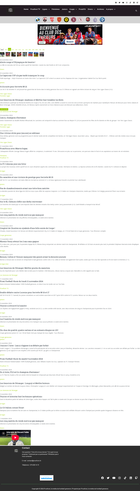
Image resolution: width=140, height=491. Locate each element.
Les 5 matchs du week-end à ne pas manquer (20, 319)
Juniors (64, 9)
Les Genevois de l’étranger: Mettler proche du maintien (25, 268)
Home (26, 9)
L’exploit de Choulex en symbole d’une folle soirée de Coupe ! (27, 228)
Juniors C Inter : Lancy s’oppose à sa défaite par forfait (24, 345)
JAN (43, 49)
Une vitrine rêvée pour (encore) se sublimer (20, 133)
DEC (6, 49)
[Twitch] (137, 2)
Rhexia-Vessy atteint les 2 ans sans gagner (19, 241)
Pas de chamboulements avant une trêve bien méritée (24, 188)
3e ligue (2, 171)
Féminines (56, 9)
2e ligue (2, 195)
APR (33, 49)
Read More (4, 109)
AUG (19, 49)
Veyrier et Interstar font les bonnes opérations (21, 396)
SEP (16, 49)
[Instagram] (126, 2)
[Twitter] (119, 2)
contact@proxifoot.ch (34, 460)
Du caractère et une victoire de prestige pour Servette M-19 (26, 177)
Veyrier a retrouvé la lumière (13, 305)
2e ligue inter (4, 264)
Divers (90, 9)
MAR (36, 49)
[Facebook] (115, 2)
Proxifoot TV (35, 9)
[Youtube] (123, 2)
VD (69, 12)
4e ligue (2, 251)
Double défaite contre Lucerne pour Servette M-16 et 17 (24, 292)
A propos (109, 9)
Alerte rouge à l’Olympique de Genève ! (17, 62)
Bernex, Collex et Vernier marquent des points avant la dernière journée (33, 257)
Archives (100, 9)
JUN (26, 49)
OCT (13, 49)
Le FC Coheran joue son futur (13, 164)
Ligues (44, 9)
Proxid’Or (82, 9)
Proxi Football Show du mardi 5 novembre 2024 (21, 359)
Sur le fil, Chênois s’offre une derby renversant (21, 201)
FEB (40, 49)
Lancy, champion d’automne (13, 117)
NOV (9, 49)
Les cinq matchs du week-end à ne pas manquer (22, 215)
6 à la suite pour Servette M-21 (13, 86)
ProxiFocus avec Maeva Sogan (14, 148)
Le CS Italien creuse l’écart (12, 407)
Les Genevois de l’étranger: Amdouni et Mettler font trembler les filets (31, 100)
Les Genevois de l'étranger (9, 111)
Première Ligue (5, 96)
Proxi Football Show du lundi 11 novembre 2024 (21, 281)
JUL (23, 49)
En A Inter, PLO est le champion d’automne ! (20, 372)
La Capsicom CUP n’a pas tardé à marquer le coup (22, 75)
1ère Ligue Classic (6, 94)
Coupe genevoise (5, 235)
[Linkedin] (133, 2)
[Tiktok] (130, 2)
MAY (30, 49)
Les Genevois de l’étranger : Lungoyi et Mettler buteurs (25, 383)
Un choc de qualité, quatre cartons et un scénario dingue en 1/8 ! (29, 330)
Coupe (72, 9)
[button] (24, 472)
